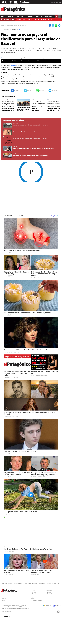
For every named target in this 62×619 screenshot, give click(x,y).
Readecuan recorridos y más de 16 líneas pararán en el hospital (30, 125)
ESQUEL (14, 153)
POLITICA (29, 19)
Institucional (49, 594)
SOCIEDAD (15, 146)
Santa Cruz (48, 16)
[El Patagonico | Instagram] (10, 2)
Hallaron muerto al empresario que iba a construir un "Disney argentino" (33, 148)
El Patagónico (4, 25)
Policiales (20, 16)
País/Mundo (30, 16)
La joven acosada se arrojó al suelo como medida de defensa (30, 138)
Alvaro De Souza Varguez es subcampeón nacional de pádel (37, 109)
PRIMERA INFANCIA (51, 583)
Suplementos (49, 590)
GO (58, 583)
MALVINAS (51, 19)
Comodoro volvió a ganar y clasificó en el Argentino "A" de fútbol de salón (8, 109)
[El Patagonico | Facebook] (6, 2)
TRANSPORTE (15, 123)
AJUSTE (37, 19)
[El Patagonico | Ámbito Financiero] (25, 2)
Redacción (34, 594)
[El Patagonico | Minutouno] (16, 2)
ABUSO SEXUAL (16, 130)
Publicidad (48, 592)
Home (2, 16)
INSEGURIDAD (21, 19)
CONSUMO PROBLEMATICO (20, 583)
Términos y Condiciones (36, 600)
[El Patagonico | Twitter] (3, 2)
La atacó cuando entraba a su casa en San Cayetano (27, 132)
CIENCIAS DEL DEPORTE (7, 583)
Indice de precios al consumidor (37, 583)
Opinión (3, 600)
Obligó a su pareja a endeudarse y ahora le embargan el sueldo (30, 155)
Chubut (13, 65)
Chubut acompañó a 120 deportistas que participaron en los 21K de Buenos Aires (53, 109)
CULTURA (43, 19)
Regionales (11, 16)
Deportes (39, 16)
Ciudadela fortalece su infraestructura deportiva (23, 109)
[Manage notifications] (58, 612)
